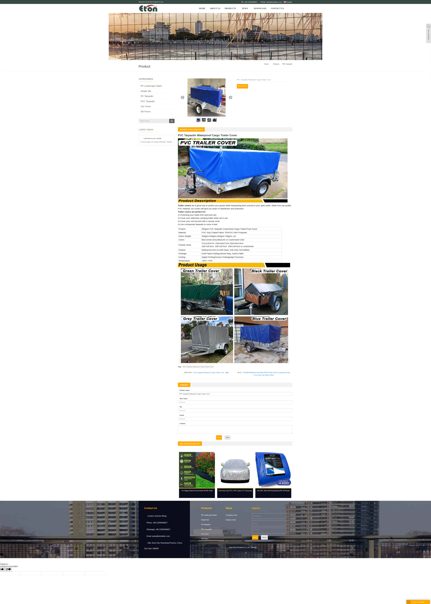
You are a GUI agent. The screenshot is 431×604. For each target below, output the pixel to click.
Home (202, 8)
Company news (231, 515)
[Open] (428, 34)
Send (219, 437)
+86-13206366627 (251, 2)
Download (260, 8)
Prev (182, 97)
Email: (182, 415)
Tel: (181, 407)
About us (215, 8)
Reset (227, 437)
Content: (183, 423)
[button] (236, 8)
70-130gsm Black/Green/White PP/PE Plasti (197, 491)
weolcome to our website (152, 138)
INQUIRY (243, 86)
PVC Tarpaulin (287, 64)
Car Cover (146, 106)
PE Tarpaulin (147, 96)
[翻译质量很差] (8, 569)
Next (230, 97)
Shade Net (146, 91)
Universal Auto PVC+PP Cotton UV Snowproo (235, 491)
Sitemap (254, 547)
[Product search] (172, 121)
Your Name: (184, 398)
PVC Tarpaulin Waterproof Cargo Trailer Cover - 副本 (211, 372)
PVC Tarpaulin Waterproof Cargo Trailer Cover (198, 367)
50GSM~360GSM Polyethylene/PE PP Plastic (273, 491)
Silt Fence (146, 111)
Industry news (231, 520)
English (289, 2)
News (245, 8)
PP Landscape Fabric (151, 86)
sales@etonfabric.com (274, 2)
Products (230, 8)
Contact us (277, 8)
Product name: (185, 390)
